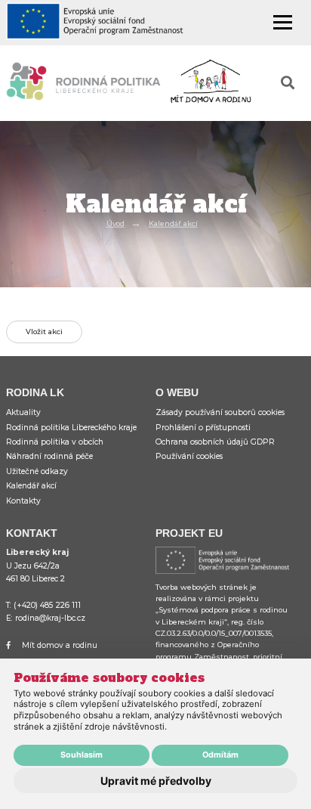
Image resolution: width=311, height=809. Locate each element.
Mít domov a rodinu (59, 645)
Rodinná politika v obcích (54, 442)
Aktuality (23, 412)
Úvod (115, 223)
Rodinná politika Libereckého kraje (71, 427)
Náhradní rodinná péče (49, 456)
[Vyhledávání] (287, 83)
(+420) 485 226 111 (47, 605)
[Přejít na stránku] (102, 23)
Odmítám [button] (220, 755)
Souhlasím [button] (81, 755)
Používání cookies (189, 456)
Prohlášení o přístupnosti (203, 427)
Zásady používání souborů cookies (220, 412)
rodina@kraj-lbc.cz (50, 618)
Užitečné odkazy (37, 471)
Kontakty (23, 501)
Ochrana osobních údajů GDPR (215, 442)
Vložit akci (44, 331)
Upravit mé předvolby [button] (155, 780)
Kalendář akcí (173, 223)
